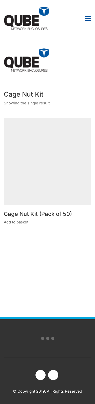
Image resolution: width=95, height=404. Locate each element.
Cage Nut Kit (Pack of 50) (38, 214)
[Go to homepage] (26, 18)
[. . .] (47, 339)
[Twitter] (53, 375)
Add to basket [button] (16, 222)
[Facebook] (40, 375)
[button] (88, 18)
